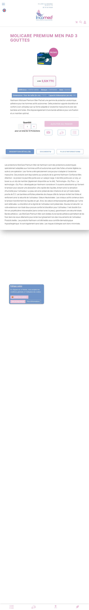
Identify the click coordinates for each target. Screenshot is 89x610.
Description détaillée (19, 152)
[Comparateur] (33, 607)
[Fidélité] (77, 606)
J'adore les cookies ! (20, 297)
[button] (75, 132)
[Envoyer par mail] (48, 132)
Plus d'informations (33, 301)
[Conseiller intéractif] (55, 607)
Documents (45, 152)
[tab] (20, 151)
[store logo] (44, 15)
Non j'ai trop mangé (18, 301)
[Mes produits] (12, 607)
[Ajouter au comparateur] (61, 132)
